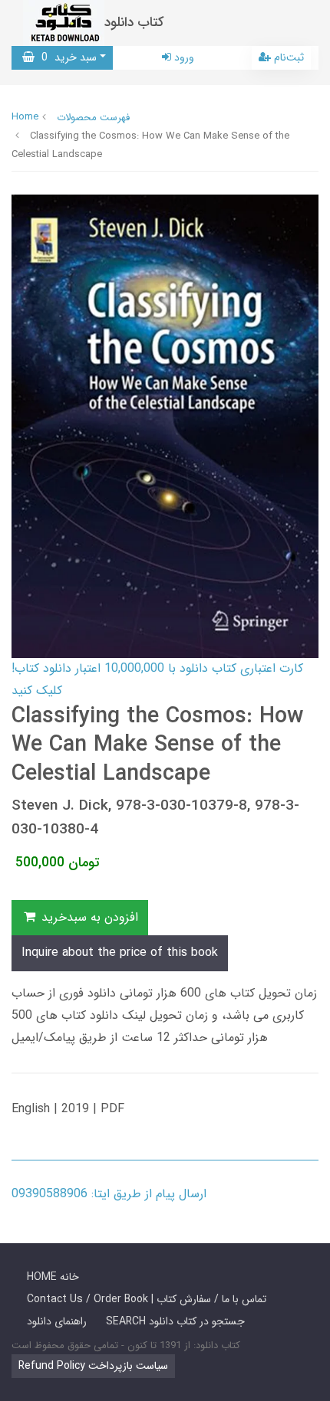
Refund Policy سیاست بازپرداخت (93, 1365)
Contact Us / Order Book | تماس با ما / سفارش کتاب (146, 1299)
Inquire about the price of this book (119, 952)
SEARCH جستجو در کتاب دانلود (175, 1321)
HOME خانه (53, 1276)
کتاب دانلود (134, 22)
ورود (182, 57)
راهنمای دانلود (57, 1321)
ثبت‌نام (287, 57)
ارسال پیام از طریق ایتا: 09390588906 (109, 1193)
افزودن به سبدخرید (88, 917)
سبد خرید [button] (66, 57)
